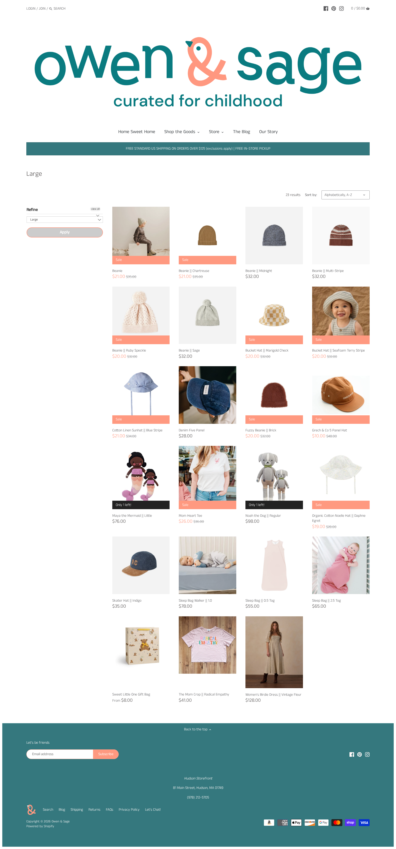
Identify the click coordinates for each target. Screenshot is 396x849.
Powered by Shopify (40, 826)
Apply (65, 232)
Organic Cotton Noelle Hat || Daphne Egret (339, 518)
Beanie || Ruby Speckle (129, 350)
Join (42, 8)
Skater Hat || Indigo (126, 600)
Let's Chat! (153, 809)
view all (95, 209)
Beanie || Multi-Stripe (328, 271)
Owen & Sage (61, 821)
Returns (94, 809)
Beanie (117, 271)
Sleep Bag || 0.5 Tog (260, 600)
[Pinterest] (333, 8)
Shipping (77, 809)
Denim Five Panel (191, 430)
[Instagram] (341, 8)
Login (31, 8)
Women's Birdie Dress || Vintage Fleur (273, 694)
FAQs (109, 809)
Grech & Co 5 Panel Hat (329, 430)
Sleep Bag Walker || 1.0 (195, 600)
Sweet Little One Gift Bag (131, 694)
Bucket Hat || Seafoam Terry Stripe (338, 350)
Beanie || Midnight (258, 271)
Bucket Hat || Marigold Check (267, 350)
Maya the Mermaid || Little (132, 515)
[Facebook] (326, 8)
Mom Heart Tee (190, 515)
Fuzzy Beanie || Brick (260, 430)
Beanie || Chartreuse (194, 271)
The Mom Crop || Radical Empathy (204, 694)
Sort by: (311, 195)
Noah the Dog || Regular (263, 515)
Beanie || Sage (189, 350)
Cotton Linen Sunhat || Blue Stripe (137, 430)
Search (48, 809)
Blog (62, 809)
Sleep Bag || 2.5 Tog (326, 600)
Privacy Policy (129, 809)
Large (34, 219)
